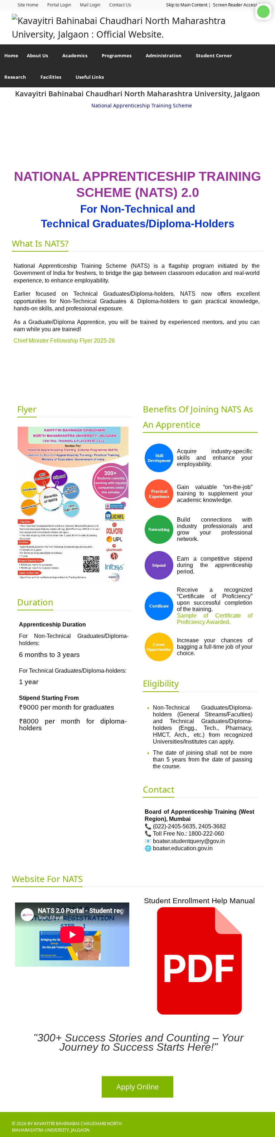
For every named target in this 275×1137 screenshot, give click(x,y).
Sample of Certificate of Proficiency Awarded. (214, 619)
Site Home (28, 5)
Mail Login (90, 5)
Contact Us (120, 5)
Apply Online (137, 1087)
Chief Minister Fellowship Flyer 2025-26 (64, 341)
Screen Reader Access (235, 5)
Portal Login (59, 5)
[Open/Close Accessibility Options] (263, 11)
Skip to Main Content (186, 5)
